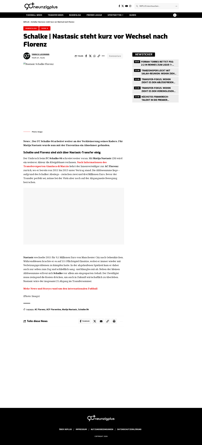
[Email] (101, 321)
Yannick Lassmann (40, 54)
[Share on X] (90, 56)
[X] (122, 6)
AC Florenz (40, 309)
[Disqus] (73, 365)
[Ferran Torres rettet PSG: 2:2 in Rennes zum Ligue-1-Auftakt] (155, 63)
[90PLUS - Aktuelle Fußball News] (40, 6)
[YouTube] (126, 6)
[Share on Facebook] (86, 56)
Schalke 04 (83, 309)
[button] (99, 56)
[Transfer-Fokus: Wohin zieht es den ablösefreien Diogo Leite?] (155, 80)
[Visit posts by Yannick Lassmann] (26, 55)
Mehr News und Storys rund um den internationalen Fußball (60, 288)
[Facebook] (119, 6)
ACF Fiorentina (53, 309)
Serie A (44, 28)
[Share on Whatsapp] (94, 56)
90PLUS (26, 22)
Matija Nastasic (69, 309)
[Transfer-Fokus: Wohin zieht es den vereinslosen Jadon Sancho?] (155, 89)
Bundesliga (31, 28)
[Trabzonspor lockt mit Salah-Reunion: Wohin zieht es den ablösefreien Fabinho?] (155, 72)
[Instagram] (130, 6)
